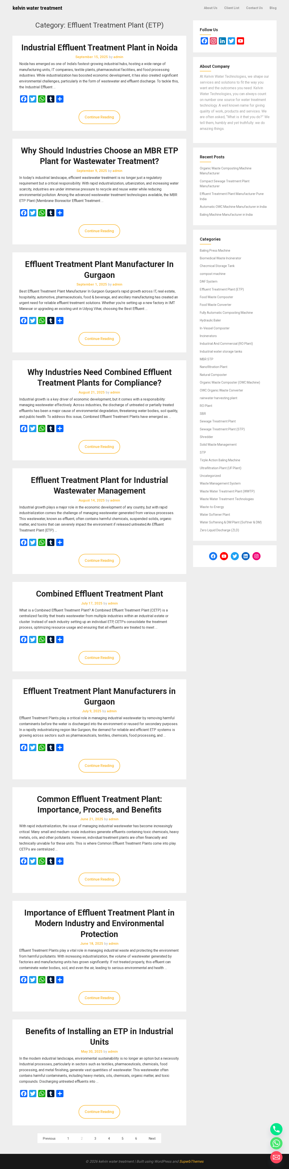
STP (203, 452)
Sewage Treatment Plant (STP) (222, 429)
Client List (231, 8)
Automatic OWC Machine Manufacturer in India (233, 206)
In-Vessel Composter (215, 328)
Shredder (206, 437)
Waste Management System (220, 483)
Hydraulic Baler (210, 320)
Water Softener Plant (215, 514)
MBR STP (206, 359)
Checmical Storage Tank (217, 266)
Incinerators (208, 336)
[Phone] (276, 1129)
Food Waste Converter (215, 305)
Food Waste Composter (216, 297)
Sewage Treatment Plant (218, 421)
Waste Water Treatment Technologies (227, 499)
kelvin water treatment (37, 8)
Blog (273, 8)
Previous (49, 1139)
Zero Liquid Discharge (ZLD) (219, 530)
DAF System (208, 281)
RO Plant (206, 406)
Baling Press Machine (215, 250)
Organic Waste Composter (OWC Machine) (230, 382)
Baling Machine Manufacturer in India (226, 214)
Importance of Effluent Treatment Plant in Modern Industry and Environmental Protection (99, 923)
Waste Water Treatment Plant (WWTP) (227, 491)
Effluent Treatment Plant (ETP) (222, 289)
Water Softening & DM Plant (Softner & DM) (231, 522)
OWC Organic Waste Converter (221, 390)
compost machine (213, 274)
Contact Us (254, 8)
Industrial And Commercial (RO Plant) (226, 343)
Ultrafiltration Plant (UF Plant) (220, 468)
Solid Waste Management (218, 444)
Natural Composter (213, 375)
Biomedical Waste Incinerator (220, 258)
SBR (203, 413)
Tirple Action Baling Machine (220, 460)
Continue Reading (99, 117)
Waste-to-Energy (212, 507)
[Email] (276, 1157)
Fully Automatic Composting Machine (226, 312)
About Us (210, 8)
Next (152, 1139)
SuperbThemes (191, 1161)
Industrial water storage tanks (221, 351)
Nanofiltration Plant (213, 367)
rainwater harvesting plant (218, 398)
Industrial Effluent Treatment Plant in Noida (99, 47)
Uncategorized (210, 476)
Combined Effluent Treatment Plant (99, 594)
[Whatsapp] (276, 1143)
